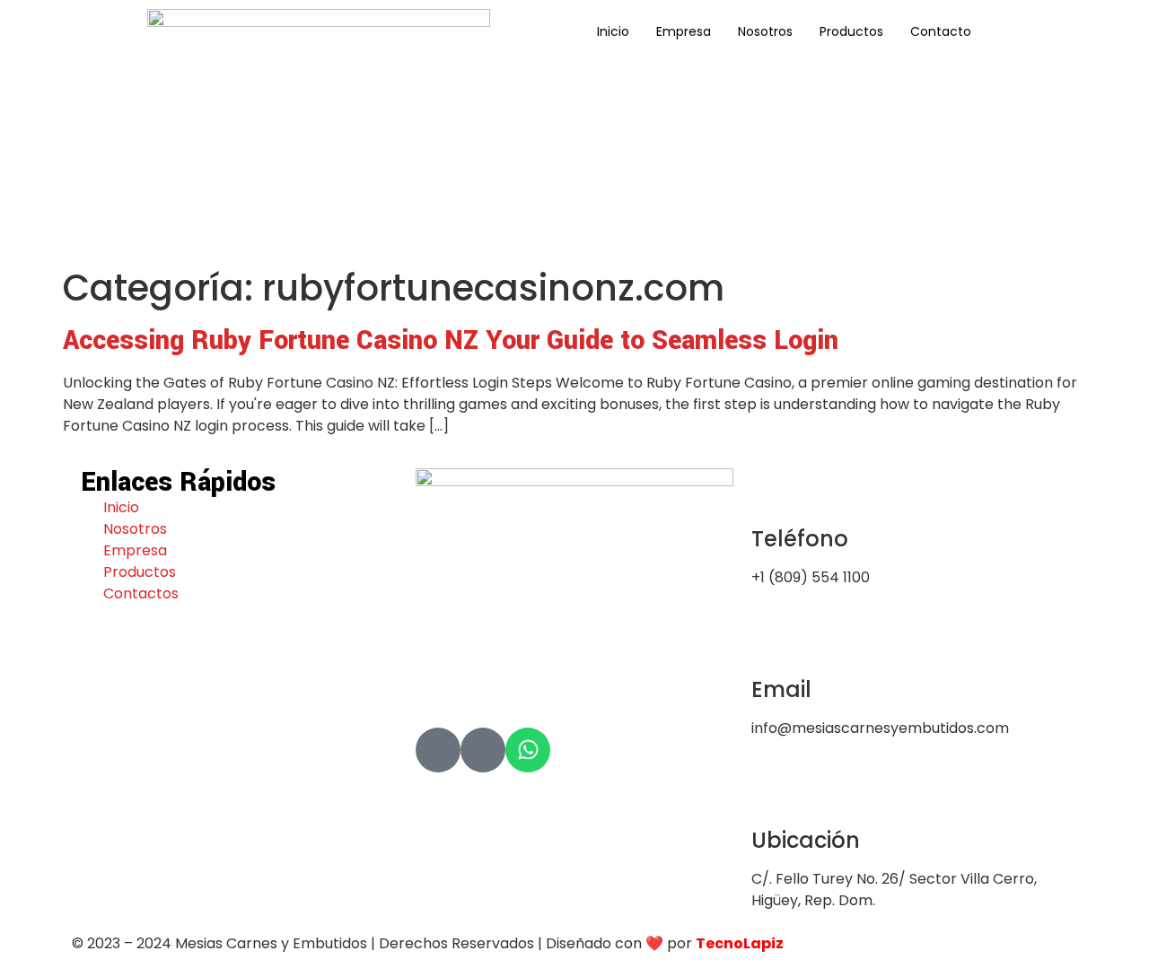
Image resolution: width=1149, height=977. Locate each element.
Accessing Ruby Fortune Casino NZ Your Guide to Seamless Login (450, 340)
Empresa (683, 31)
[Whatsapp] (527, 750)
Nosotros (765, 31)
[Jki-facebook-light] (438, 750)
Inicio (613, 31)
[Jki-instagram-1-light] (482, 750)
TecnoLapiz (740, 943)
